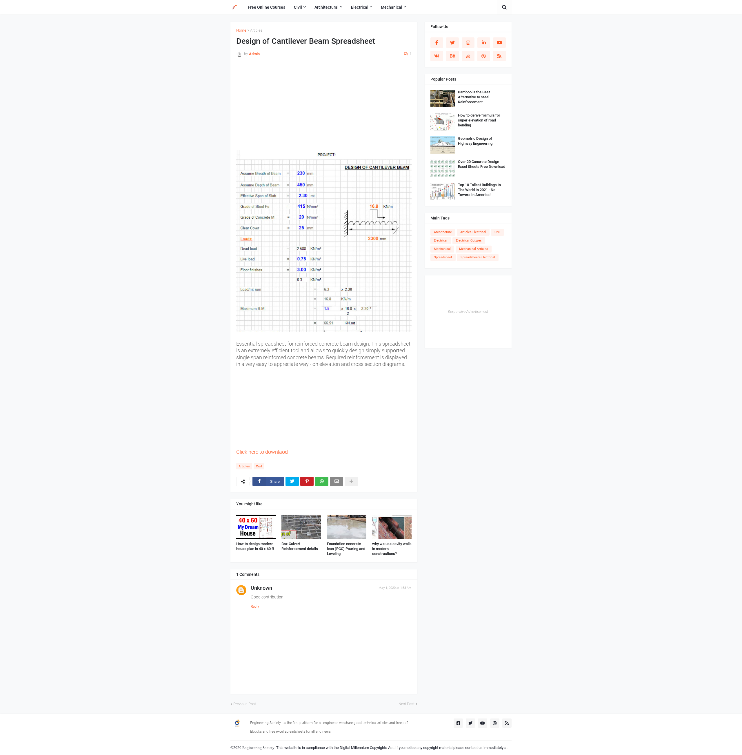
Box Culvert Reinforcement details (299, 546)
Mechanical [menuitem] (391, 7)
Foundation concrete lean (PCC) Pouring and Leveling (346, 549)
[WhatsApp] (321, 481)
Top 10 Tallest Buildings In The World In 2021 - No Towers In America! (479, 190)
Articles (256, 30)
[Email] (336, 481)
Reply (255, 607)
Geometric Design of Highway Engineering (475, 141)
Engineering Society (258, 747)
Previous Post (244, 704)
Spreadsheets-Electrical (478, 257)
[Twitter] (292, 481)
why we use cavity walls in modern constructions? (392, 549)
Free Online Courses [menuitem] (266, 7)
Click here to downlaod (262, 452)
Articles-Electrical (473, 232)
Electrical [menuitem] (359, 7)
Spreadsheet (443, 257)
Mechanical (442, 249)
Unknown (261, 588)
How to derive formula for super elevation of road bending (479, 120)
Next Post (406, 704)
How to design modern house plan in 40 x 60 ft (255, 546)
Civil (259, 466)
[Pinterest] (307, 481)
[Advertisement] (324, 109)
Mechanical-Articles (473, 249)
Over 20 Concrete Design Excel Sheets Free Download (481, 164)
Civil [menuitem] (298, 7)
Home (241, 30)
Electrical (441, 240)
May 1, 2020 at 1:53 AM (395, 588)
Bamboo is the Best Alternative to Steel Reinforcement (474, 97)
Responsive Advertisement (468, 312)
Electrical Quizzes (469, 240)
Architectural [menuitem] (326, 7)
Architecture (443, 232)
